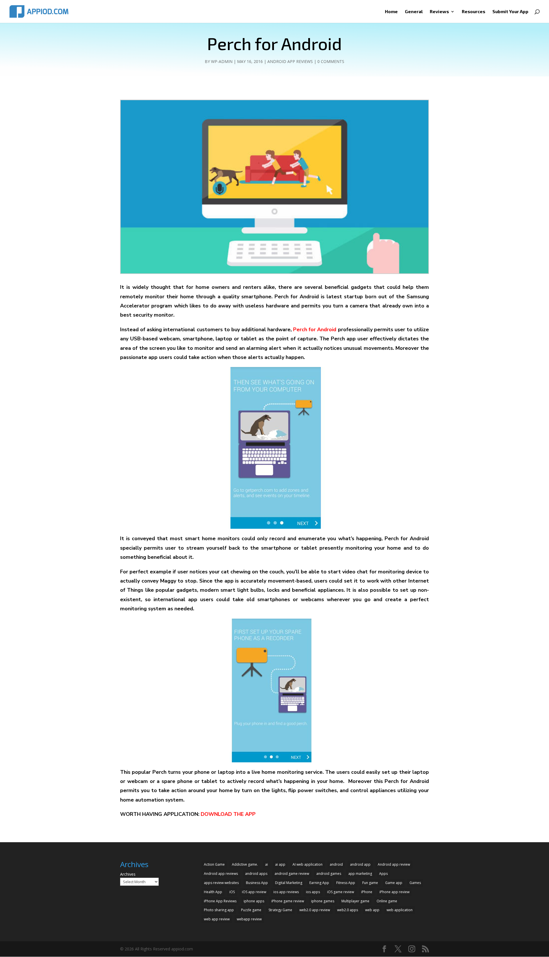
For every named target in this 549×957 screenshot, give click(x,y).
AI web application (308, 864)
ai (266, 864)
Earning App (319, 882)
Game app (393, 882)
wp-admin (221, 61)
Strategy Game (280, 909)
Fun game (370, 882)
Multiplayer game (355, 901)
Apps (383, 873)
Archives (128, 874)
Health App (213, 891)
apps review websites (221, 882)
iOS (232, 891)
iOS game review (340, 891)
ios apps (313, 891)
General (414, 11)
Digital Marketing (288, 882)
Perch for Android (314, 329)
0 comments (330, 61)
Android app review (394, 864)
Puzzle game (251, 909)
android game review (291, 873)
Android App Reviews (290, 61)
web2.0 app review (314, 909)
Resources (473, 11)
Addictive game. (245, 864)
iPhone (366, 891)
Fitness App (345, 882)
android (336, 864)
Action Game (214, 864)
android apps (256, 873)
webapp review (249, 919)
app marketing (360, 873)
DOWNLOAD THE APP (228, 814)
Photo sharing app (219, 909)
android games (328, 873)
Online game (387, 901)
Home (391, 11)
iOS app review (254, 891)
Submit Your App (510, 11)
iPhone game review (287, 901)
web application (400, 909)
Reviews (439, 11)
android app (360, 864)
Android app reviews (221, 873)
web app (372, 909)
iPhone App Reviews (220, 901)
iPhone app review (394, 891)
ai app (280, 864)
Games (415, 882)
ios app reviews (286, 891)
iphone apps (254, 901)
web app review (217, 919)
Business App (257, 882)
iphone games (322, 901)
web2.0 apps (347, 909)
